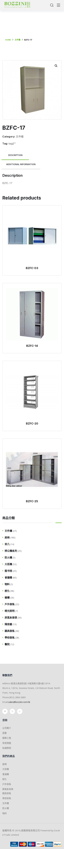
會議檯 (8, 577)
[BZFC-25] (32, 469)
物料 (7, 584)
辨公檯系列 (11, 551)
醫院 (7, 644)
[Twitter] (5, 711)
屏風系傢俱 (11, 617)
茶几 (7, 544)
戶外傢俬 (10, 604)
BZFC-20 (32, 423)
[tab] (15, 155)
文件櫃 (17, 40)
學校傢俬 (10, 637)
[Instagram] (12, 711)
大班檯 (8, 564)
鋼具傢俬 (10, 631)
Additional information (21, 164)
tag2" (12, 143)
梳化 (7, 591)
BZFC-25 (32, 501)
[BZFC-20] (32, 392)
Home (8, 40)
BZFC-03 (32, 268)
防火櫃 (8, 557)
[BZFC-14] (32, 314)
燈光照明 (10, 611)
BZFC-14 (32, 345)
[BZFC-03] (32, 236)
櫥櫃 (7, 597)
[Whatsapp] (19, 711)
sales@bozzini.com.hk (19, 702)
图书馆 (8, 571)
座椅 (7, 537)
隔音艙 (8, 624)
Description (15, 155)
